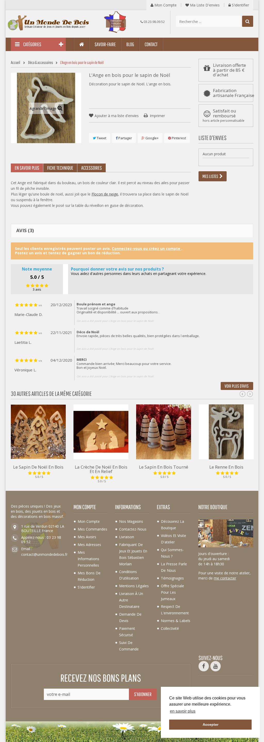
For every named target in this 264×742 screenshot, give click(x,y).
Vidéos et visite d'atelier (173, 538)
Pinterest (178, 138)
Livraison (126, 536)
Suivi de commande (129, 645)
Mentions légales (134, 585)
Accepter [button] (210, 724)
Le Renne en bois (226, 466)
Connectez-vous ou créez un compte (146, 248)
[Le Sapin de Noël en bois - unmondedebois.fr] (38, 431)
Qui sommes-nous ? (172, 553)
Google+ (152, 138)
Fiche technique (60, 168)
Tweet (101, 138)
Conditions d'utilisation (129, 575)
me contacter (225, 578)
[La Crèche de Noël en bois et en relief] (100, 431)
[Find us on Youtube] (215, 666)
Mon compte (165, 5)
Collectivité (170, 628)
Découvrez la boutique (172, 524)
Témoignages (172, 578)
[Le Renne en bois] (226, 431)
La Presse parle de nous (174, 567)
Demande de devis (130, 617)
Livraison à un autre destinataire (131, 600)
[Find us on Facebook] (204, 666)
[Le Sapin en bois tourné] (163, 431)
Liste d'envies (213, 137)
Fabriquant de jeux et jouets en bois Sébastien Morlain (133, 554)
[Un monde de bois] (48, 23)
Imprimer (157, 115)
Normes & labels (175, 620)
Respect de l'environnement (175, 609)
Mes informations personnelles (88, 559)
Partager (125, 138)
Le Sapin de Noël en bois (38, 466)
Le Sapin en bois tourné (163, 466)
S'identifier (240, 5)
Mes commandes (92, 529)
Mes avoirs (87, 536)
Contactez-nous (132, 529)
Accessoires (91, 168)
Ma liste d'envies (204, 5)
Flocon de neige (105, 194)
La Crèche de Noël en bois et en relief (101, 469)
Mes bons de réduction (89, 576)
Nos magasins (131, 521)
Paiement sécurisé (127, 631)
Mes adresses (89, 544)
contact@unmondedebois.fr (44, 554)
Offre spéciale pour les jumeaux (172, 592)
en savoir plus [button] (182, 711)
